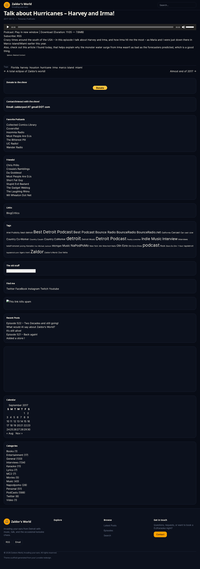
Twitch (44, 288)
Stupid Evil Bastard (17, 183)
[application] (100, 27)
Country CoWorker (55, 239)
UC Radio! (12, 143)
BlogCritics (12, 213)
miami (78, 67)
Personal (22, 19)
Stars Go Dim (171, 246)
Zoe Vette (63, 252)
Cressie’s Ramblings (18, 168)
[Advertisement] (29, 368)
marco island (66, 67)
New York (94, 246)
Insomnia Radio (15, 132)
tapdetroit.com (12, 252)
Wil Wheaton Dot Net (18, 195)
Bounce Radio (105, 232)
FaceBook (21, 288)
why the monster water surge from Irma (98, 47)
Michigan (57, 245)
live (36, 246)
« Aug (9, 433)
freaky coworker (134, 239)
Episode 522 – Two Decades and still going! (32, 323)
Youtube (54, 288)
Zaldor (37, 251)
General (10, 458)
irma (55, 67)
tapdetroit (188, 246)
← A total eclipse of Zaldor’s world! (24, 71)
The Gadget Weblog (18, 187)
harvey (24, 67)
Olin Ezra (122, 245)
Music (66, 245)
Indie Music (152, 238)
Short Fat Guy (14, 180)
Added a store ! (15, 338)
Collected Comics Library (21, 124)
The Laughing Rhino (18, 191)
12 (14, 421)
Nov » (19, 433)
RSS (19, 36)
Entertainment (14, 454)
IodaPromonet (12, 246)
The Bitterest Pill (16, 139)
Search (107, 535)
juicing (22, 246)
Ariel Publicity (13, 232)
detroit (73, 238)
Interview (170, 239)
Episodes (108, 530)
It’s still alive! (13, 330)
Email (18, 542)
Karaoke (30, 246)
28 (21, 429)
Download (47, 32)
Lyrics (9, 470)
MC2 (9, 473)
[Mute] (183, 27)
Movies (10, 477)
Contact (160, 534)
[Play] (7, 27)
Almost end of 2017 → (183, 71)
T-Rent (180, 246)
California (166, 232)
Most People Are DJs (18, 136)
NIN (100, 246)
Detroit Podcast (111, 238)
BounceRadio (126, 232)
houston (34, 67)
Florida (15, 67)
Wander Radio (14, 147)
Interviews (183, 239)
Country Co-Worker (17, 239)
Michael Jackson (44, 246)
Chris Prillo (12, 165)
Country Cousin (36, 239)
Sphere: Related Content (16, 55)
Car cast (185, 232)
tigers (22, 252)
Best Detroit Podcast (53, 231)
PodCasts (31, 19)
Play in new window (26, 32)
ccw (191, 232)
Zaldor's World (51, 252)
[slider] (190, 27)
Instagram (34, 288)
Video (9, 500)
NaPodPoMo (80, 245)
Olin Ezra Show (135, 246)
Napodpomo (13, 485)
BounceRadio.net (149, 232)
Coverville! (12, 128)
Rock (162, 246)
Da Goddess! (14, 172)
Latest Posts (110, 525)
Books (10, 451)
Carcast (175, 232)
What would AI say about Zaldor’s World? (30, 326)
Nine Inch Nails (109, 246)
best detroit (26, 232)
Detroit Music (88, 239)
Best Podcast (84, 232)
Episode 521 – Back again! (21, 334)
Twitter (10, 288)
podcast (151, 245)
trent (27, 252)
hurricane (45, 67)
